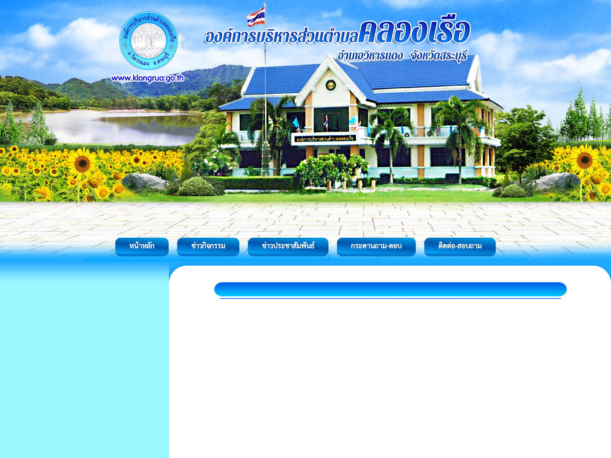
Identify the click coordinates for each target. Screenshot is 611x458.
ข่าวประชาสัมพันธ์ (288, 245)
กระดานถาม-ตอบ (376, 245)
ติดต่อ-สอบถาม (460, 245)
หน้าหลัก (142, 245)
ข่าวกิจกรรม (208, 245)
